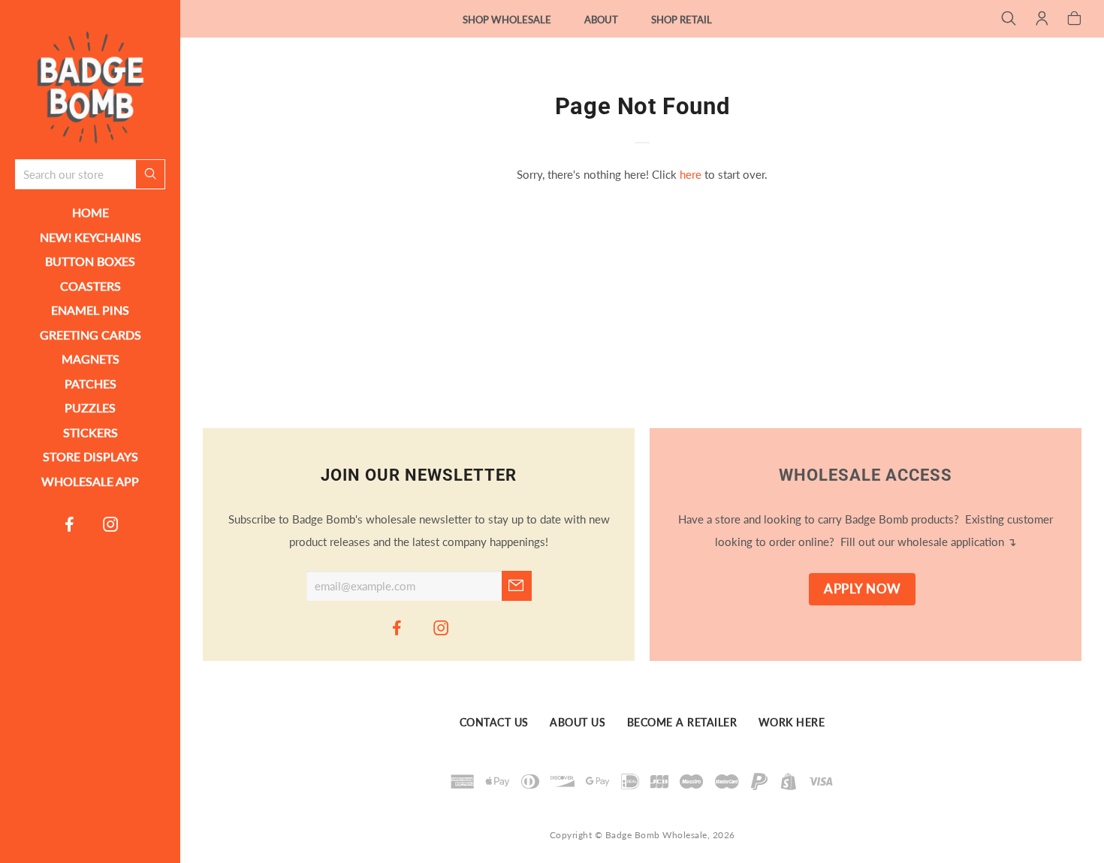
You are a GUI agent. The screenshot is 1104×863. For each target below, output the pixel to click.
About (601, 20)
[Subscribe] (517, 586)
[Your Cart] (1074, 19)
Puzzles (90, 407)
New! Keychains (90, 237)
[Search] (1009, 19)
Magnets (90, 359)
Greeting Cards (90, 334)
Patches (90, 383)
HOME (90, 212)
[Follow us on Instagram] (111, 523)
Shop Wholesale (507, 20)
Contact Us (494, 723)
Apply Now (862, 588)
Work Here (792, 723)
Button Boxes (90, 261)
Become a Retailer (682, 723)
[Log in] (1042, 19)
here (690, 174)
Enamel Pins (90, 310)
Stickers (90, 432)
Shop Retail (681, 20)
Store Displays (90, 456)
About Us (577, 723)
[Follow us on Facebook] (70, 523)
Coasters (90, 286)
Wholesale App (90, 481)
